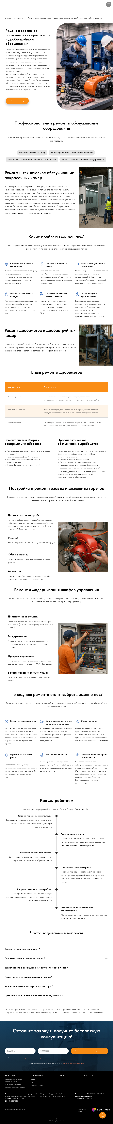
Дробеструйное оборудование (13, 1084)
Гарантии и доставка (36, 1085)
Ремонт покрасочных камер (32, 152)
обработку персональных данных (73, 1063)
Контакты (88, 1075)
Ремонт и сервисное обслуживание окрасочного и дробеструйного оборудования (64, 17)
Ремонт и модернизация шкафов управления (83, 159)
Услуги (20, 17)
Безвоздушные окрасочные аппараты (15, 1087)
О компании (37, 1075)
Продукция (10, 1075)
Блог (32, 1082)
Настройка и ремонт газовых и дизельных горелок (32, 159)
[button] (17, 101)
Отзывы (33, 1079)
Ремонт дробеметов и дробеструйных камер (72, 152)
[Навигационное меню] (108, 4)
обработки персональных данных (34, 1058)
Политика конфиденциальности (15, 1109)
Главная (8, 17)
